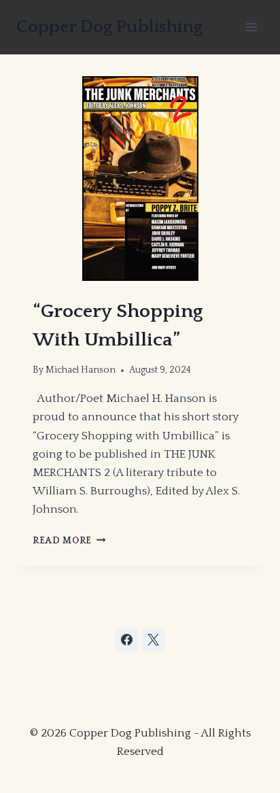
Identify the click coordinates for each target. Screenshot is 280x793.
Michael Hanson (81, 370)
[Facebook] (126, 640)
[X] (153, 640)
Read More (69, 540)
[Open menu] (251, 26)
